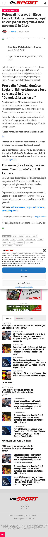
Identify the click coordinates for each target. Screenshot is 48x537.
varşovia (18, 245)
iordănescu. (30, 239)
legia (29, 207)
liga (4, 242)
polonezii (19, 242)
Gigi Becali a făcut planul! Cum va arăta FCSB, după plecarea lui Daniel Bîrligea (29, 374)
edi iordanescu (18, 207)
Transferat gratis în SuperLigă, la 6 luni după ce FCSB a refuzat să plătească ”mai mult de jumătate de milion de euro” (29, 350)
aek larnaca (38, 207)
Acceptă (24, 270)
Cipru (28, 236)
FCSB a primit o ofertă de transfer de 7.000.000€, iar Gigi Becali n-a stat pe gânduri (24, 326)
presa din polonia (10, 210)
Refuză (24, 277)
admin (13, 31)
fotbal (20, 239)
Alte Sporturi (7, 387)
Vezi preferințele (24, 283)
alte (14, 236)
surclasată (7, 245)
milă (10, 242)
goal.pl (13, 159)
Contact (35, 515)
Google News (40, 216)
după (35, 236)
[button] (44, 250)
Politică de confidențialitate (24, 287)
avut (21, 236)
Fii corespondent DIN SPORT (25, 518)
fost (13, 239)
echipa (5, 239)
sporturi (29, 242)
